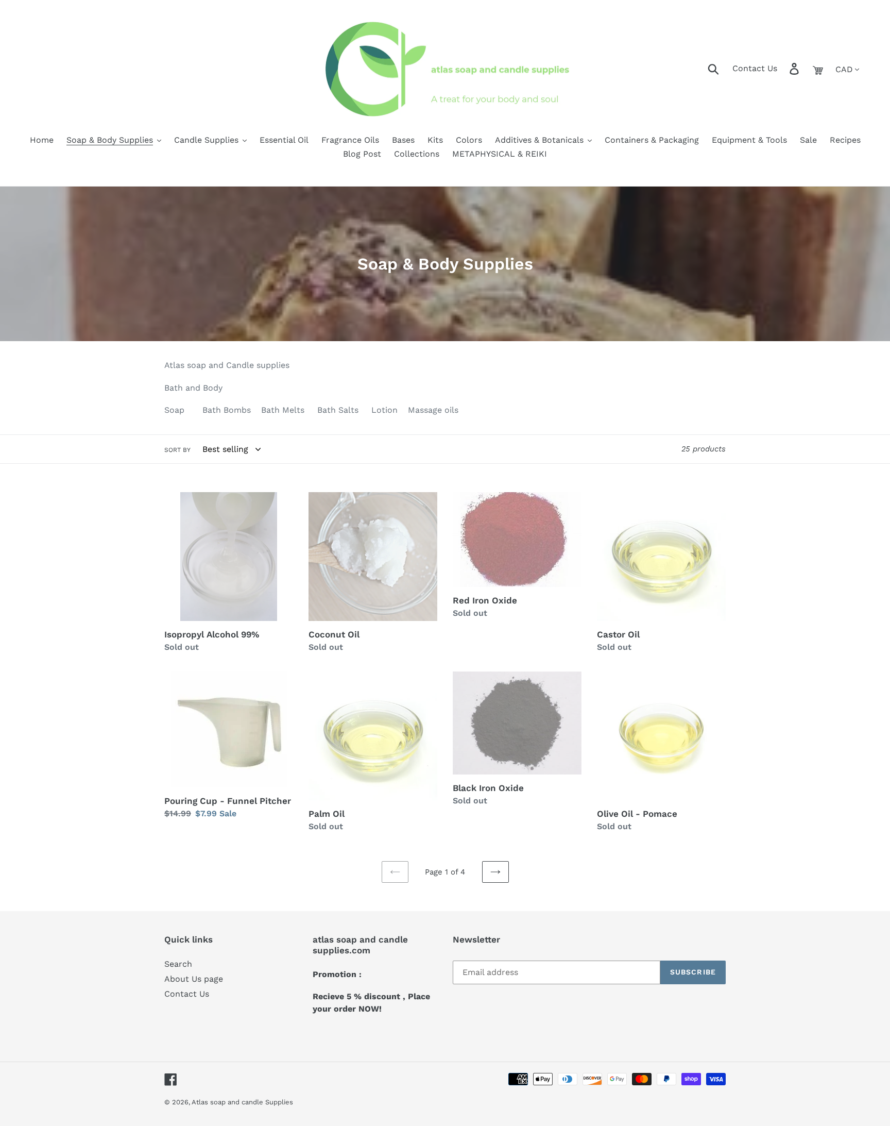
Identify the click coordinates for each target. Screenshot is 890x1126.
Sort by (177, 449)
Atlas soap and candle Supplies (242, 1102)
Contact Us (754, 68)
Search (178, 964)
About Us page (193, 979)
